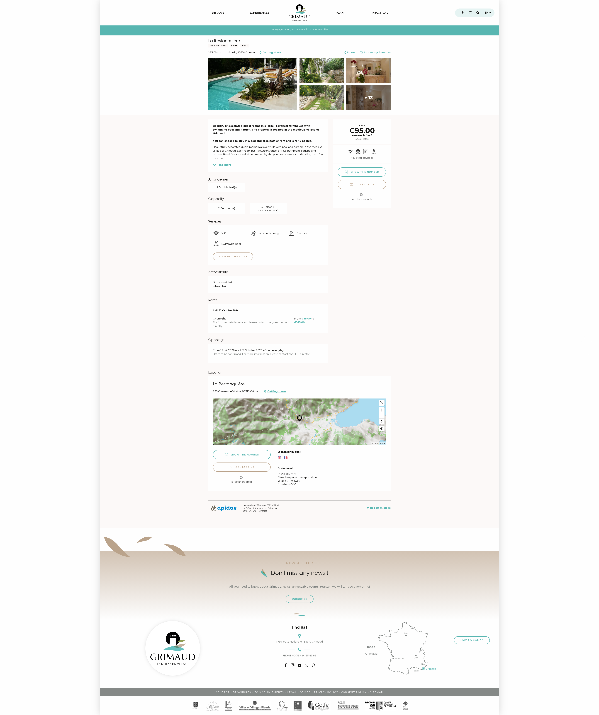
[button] (477, 12)
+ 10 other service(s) (362, 157)
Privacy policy (326, 692)
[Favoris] (471, 13)
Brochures (242, 692)
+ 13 (368, 97)
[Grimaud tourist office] (172, 648)
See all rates (362, 139)
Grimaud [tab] (371, 653)
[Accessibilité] (463, 13)
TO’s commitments (269, 692)
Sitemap (376, 692)
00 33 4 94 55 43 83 (299, 655)
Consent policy (354, 692)
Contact (222, 692)
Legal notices (298, 692)
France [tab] (370, 647)
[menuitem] (219, 12)
